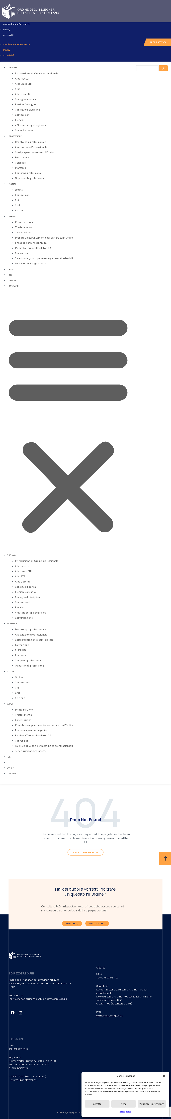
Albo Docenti (22, 94)
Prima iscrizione (24, 222)
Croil (18, 205)
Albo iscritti (22, 78)
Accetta (97, 1103)
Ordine (19, 189)
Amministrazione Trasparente (16, 24)
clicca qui (62, 998)
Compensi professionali (28, 173)
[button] (164, 1076)
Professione (15, 136)
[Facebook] (12, 1013)
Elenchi (19, 120)
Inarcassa (20, 167)
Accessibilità (8, 35)
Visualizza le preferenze (151, 1103)
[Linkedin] (20, 1013)
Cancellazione (23, 232)
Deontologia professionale (30, 142)
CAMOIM (12, 280)
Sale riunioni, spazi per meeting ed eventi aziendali (44, 258)
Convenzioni (22, 253)
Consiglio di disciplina (27, 109)
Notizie (12, 184)
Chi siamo (13, 67)
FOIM (11, 269)
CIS (10, 275)
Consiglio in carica (25, 99)
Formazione (22, 157)
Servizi (12, 216)
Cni (17, 200)
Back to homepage (85, 852)
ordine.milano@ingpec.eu (109, 1015)
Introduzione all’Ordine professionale (36, 73)
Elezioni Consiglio (25, 104)
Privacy (6, 29)
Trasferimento (23, 227)
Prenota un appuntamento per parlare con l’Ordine (44, 237)
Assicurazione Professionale (31, 147)
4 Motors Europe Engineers (30, 125)
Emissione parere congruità (31, 242)
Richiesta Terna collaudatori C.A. (33, 248)
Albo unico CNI (23, 83)
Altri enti (20, 210)
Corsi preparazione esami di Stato (34, 152)
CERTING (20, 162)
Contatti (14, 286)
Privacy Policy (125, 1111)
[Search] (163, 68)
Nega (123, 1103)
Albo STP (20, 89)
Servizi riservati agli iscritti (30, 263)
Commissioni (22, 114)
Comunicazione (24, 130)
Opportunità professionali (30, 178)
